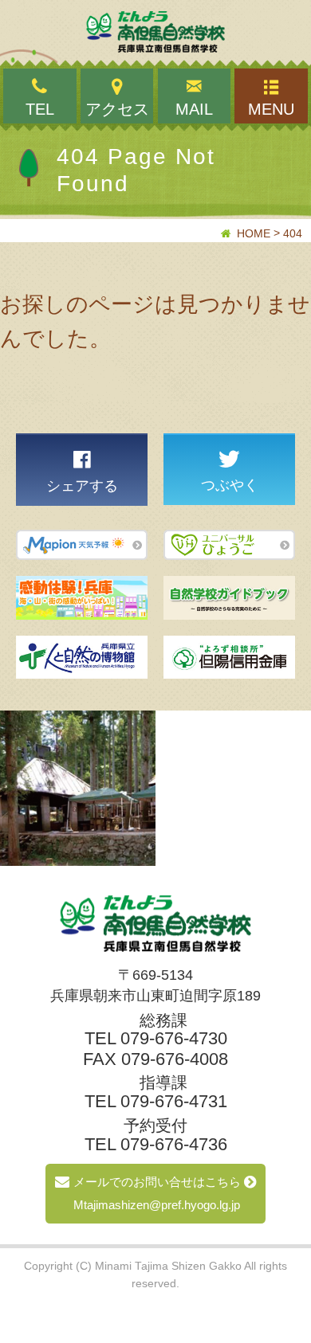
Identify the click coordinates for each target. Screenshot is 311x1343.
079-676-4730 (173, 1038)
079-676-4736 (173, 1144)
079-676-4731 (173, 1101)
